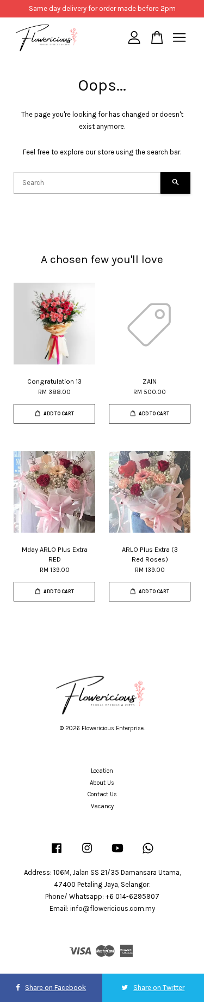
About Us (102, 782)
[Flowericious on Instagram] (87, 853)
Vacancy (102, 806)
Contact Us (102, 794)
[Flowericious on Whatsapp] (148, 853)
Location (102, 770)
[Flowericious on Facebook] (56, 853)
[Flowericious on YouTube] (117, 853)
